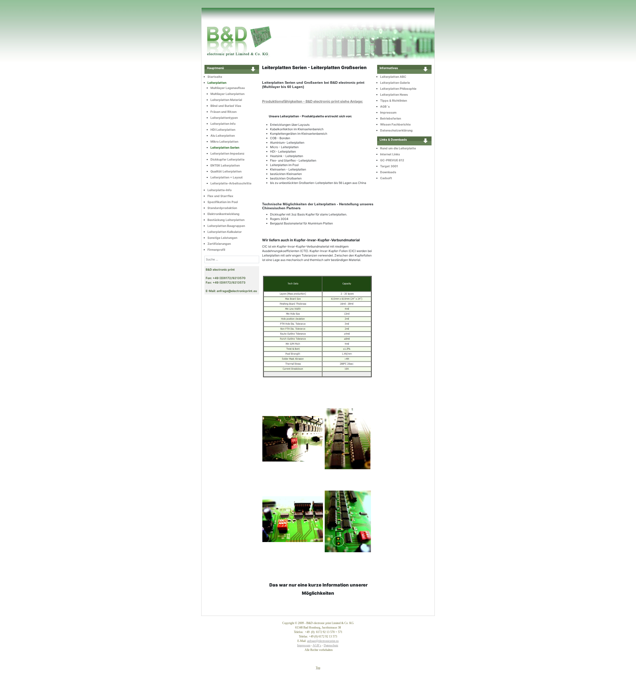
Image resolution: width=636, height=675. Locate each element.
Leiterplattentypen (224, 118)
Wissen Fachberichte (395, 124)
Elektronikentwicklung (223, 214)
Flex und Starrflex (220, 196)
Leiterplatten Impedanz (227, 153)
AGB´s (385, 106)
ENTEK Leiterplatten (225, 165)
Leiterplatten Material (226, 100)
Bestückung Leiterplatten (225, 220)
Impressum (388, 112)
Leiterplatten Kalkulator (224, 232)
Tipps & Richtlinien (393, 100)
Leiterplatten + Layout (226, 177)
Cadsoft (386, 178)
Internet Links (390, 154)
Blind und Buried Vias (225, 106)
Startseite (214, 77)
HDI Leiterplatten (222, 129)
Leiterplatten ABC (393, 77)
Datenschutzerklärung (396, 130)
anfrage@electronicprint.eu (323, 641)
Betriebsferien (390, 118)
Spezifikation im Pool (222, 202)
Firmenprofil (216, 250)
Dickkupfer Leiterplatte (227, 159)
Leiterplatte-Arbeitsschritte (230, 183)
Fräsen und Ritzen (223, 112)
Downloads (388, 172)
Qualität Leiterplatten (225, 171)
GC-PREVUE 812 (392, 160)
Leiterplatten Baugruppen (226, 226)
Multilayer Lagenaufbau (227, 88)
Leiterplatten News (394, 94)
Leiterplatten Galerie (395, 82)
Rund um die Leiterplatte (398, 148)
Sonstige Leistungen (222, 238)
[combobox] (231, 259)
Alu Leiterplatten (222, 135)
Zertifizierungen (219, 244)
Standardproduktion (222, 208)
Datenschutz (331, 645)
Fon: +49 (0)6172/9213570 (225, 278)
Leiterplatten (216, 82)
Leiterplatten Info (223, 124)
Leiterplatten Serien (224, 147)
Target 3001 (389, 166)
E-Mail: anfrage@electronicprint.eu (231, 291)
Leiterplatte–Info (219, 190)
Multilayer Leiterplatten (227, 94)
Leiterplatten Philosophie (398, 88)
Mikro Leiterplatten (224, 141)
